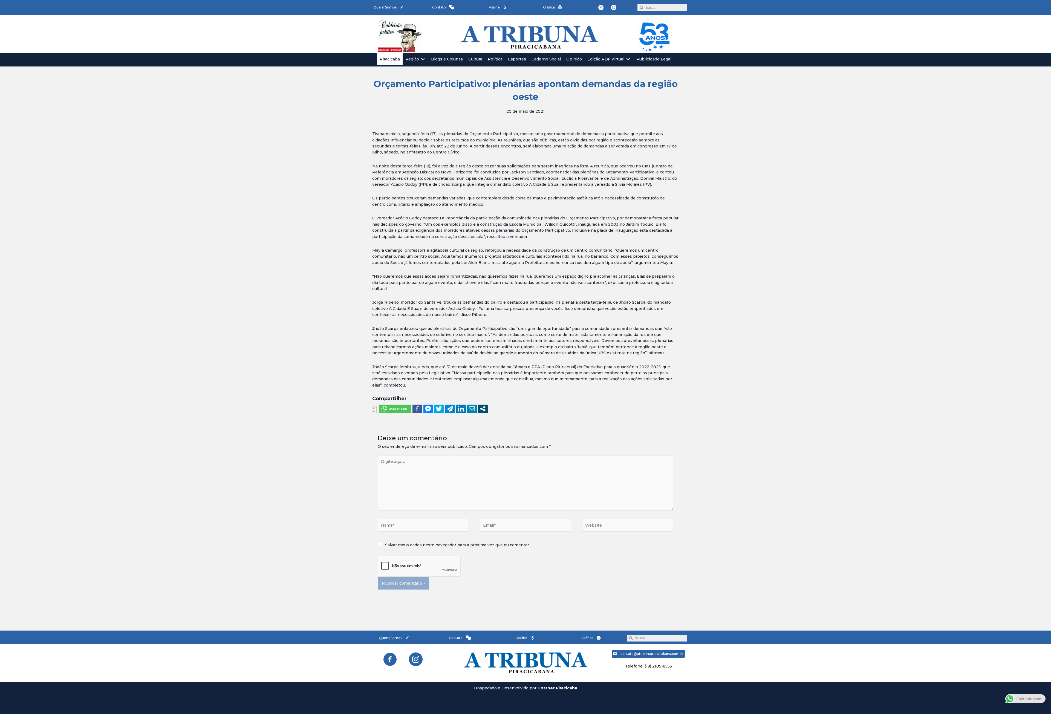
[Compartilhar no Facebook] (417, 409)
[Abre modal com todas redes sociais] (483, 409)
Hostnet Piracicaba (557, 688)
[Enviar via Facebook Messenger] (428, 409)
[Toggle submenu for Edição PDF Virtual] (628, 59)
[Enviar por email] (472, 409)
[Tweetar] (439, 409)
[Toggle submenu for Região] (423, 59)
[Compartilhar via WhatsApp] (395, 409)
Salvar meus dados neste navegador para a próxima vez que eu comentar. (457, 544)
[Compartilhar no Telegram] (450, 409)
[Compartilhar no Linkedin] (461, 409)
